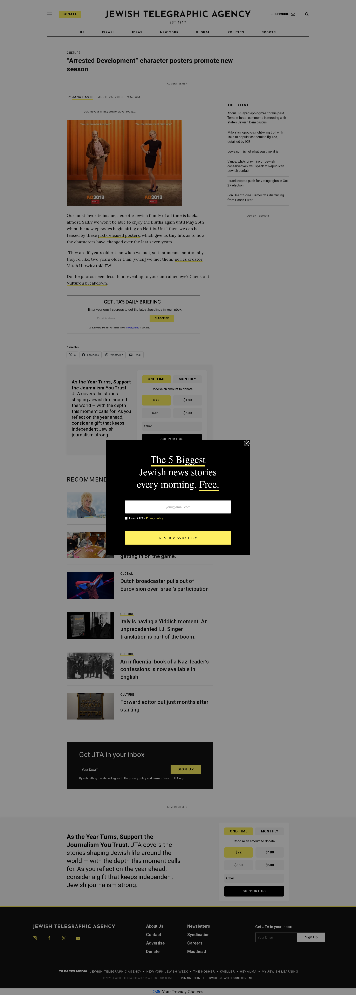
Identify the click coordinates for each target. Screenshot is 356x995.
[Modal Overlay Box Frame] (178, 497)
